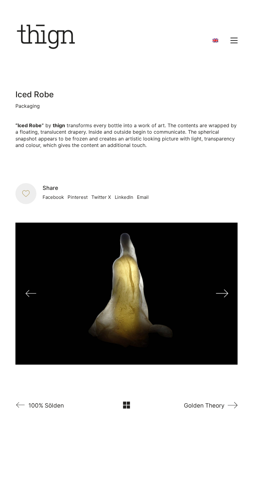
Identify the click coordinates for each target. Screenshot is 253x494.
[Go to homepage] (46, 40)
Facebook (53, 197)
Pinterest (78, 197)
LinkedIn (124, 197)
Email (143, 197)
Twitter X (101, 197)
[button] (234, 40)
